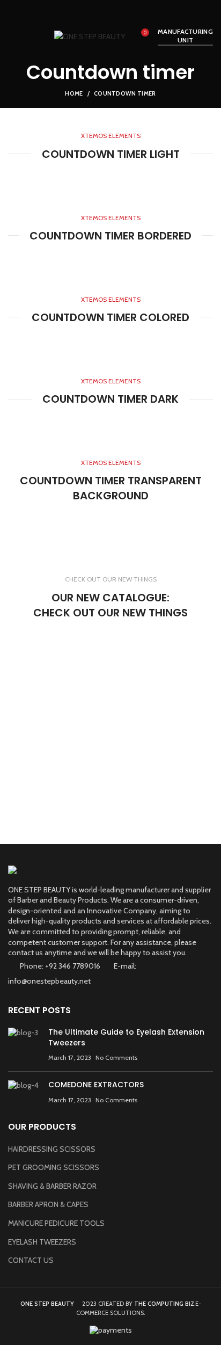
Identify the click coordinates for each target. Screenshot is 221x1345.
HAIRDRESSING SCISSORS (51, 1149)
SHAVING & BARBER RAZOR (52, 1186)
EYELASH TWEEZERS (42, 1242)
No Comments (116, 1057)
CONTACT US (31, 1260)
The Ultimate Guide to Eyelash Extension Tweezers (126, 1037)
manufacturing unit (185, 35)
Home (74, 93)
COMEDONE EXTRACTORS (96, 1084)
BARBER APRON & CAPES (48, 1204)
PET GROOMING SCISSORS (53, 1167)
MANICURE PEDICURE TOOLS (56, 1223)
